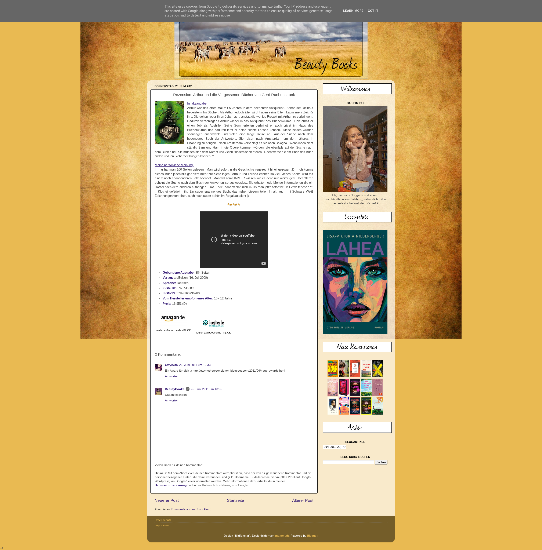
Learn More (353, 11)
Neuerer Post (167, 500)
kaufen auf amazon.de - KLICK (173, 330)
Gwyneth (171, 365)
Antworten (171, 376)
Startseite (235, 500)
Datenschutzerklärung (171, 485)
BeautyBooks (174, 389)
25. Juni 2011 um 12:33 (195, 365)
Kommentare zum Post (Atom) (191, 509)
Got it (373, 11)
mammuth (282, 535)
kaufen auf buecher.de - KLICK (213, 332)
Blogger (312, 535)
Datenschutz (163, 520)
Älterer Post (302, 500)
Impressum (162, 525)
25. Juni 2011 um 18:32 (206, 389)
